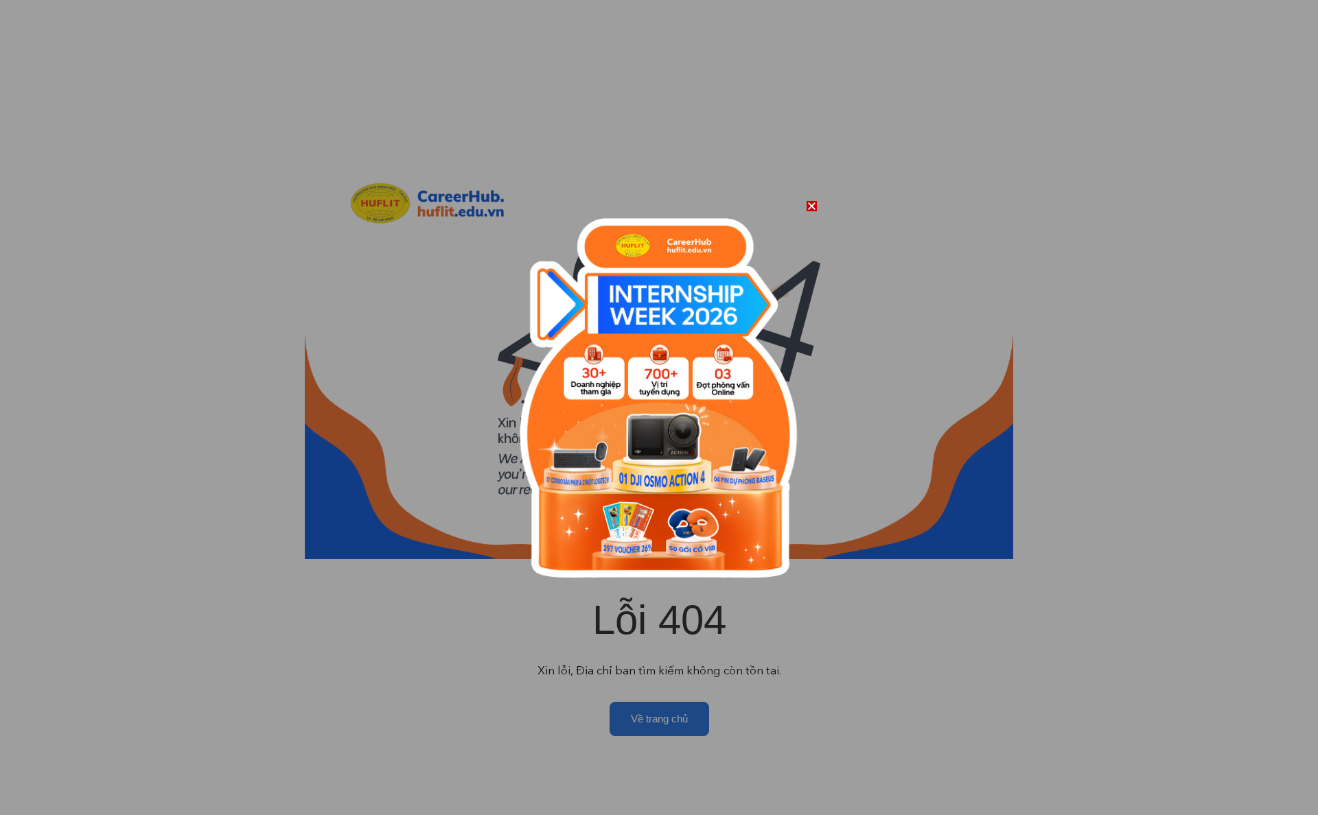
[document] (659, 407)
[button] (812, 206)
